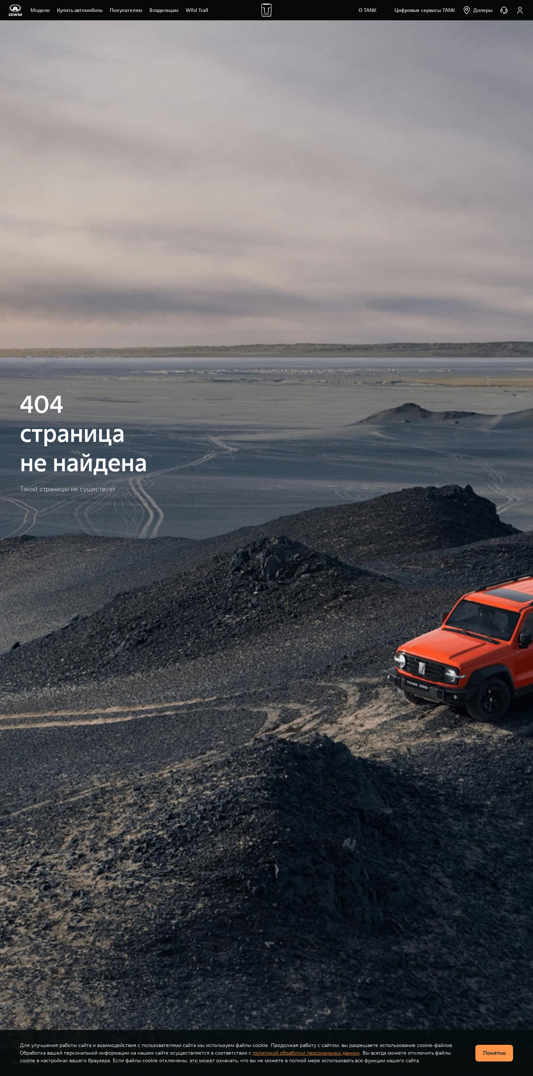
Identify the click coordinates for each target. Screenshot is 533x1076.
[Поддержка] (504, 10)
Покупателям (126, 10)
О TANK (367, 10)
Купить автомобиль (80, 10)
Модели (40, 10)
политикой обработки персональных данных (306, 1053)
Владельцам (163, 10)
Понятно (494, 1052)
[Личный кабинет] (520, 10)
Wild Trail (197, 10)
